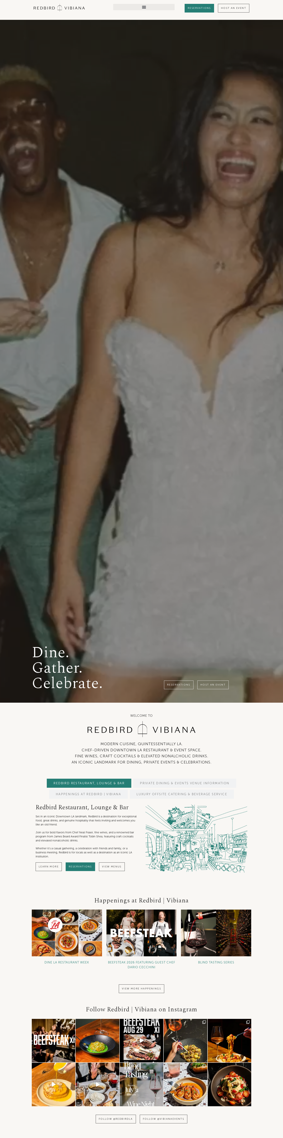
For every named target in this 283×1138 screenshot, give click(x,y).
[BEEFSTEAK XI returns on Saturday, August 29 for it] (141, 1040)
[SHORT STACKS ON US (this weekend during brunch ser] (53, 1084)
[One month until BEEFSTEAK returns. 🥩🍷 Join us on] (97, 1084)
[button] (144, 7)
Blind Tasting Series (216, 962)
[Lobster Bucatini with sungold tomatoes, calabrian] (229, 1040)
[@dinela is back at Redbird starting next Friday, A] (185, 1040)
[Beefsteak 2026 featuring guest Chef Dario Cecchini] (141, 933)
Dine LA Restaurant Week (66, 962)
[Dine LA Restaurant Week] (67, 933)
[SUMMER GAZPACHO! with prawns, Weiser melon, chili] (97, 1040)
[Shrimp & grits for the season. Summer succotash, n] (185, 1084)
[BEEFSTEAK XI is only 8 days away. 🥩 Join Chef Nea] (53, 1040)
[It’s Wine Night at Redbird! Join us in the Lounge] (141, 1084)
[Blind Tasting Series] (216, 933)
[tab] (89, 783)
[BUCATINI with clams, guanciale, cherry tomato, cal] (229, 1084)
